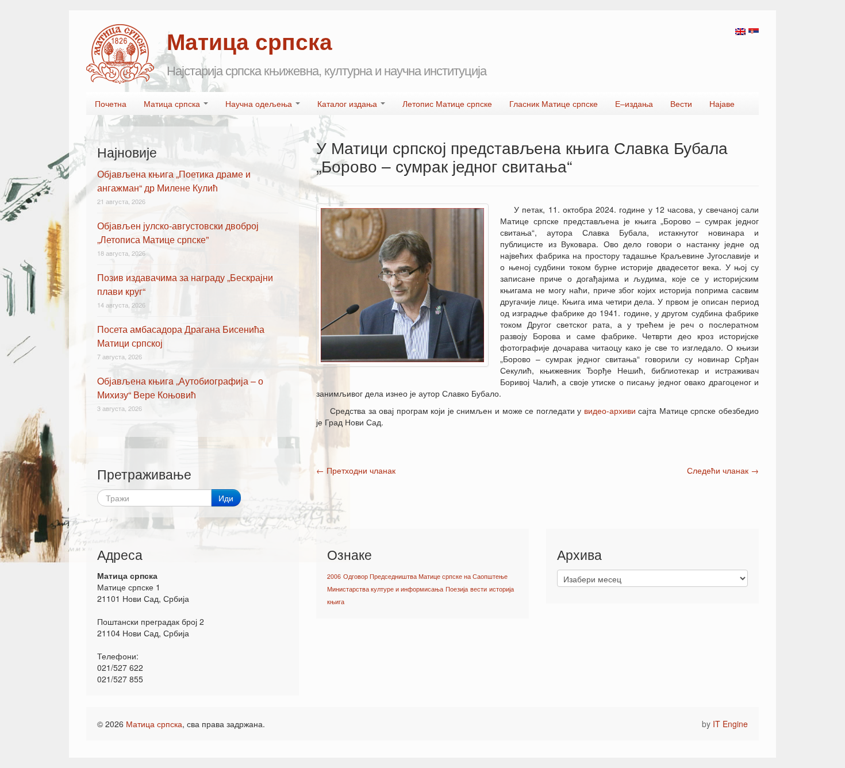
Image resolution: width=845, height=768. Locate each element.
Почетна (110, 103)
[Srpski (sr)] (753, 30)
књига (335, 601)
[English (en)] (740, 30)
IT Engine (730, 723)
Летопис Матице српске (447, 103)
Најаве (722, 103)
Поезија (456, 589)
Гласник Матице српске (553, 103)
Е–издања (634, 103)
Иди (225, 498)
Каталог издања (348, 103)
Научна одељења (259, 103)
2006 (334, 576)
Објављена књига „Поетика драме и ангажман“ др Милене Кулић (174, 180)
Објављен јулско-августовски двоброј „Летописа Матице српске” (178, 232)
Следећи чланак (723, 470)
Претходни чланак (355, 470)
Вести (681, 103)
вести (478, 589)
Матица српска (173, 103)
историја (501, 589)
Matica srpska (120, 54)
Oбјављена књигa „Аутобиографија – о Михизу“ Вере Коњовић (180, 387)
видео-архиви (610, 410)
